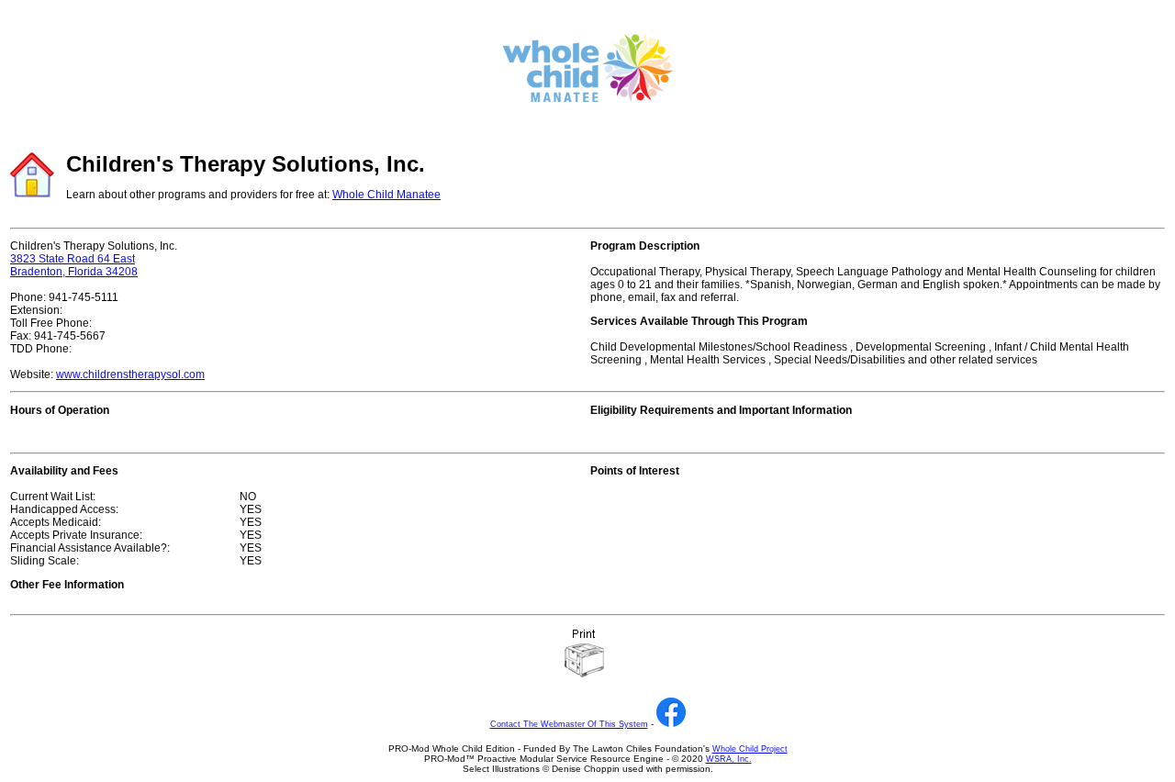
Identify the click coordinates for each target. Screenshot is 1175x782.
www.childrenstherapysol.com (130, 374)
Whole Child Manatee (386, 194)
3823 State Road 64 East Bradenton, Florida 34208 (74, 265)
